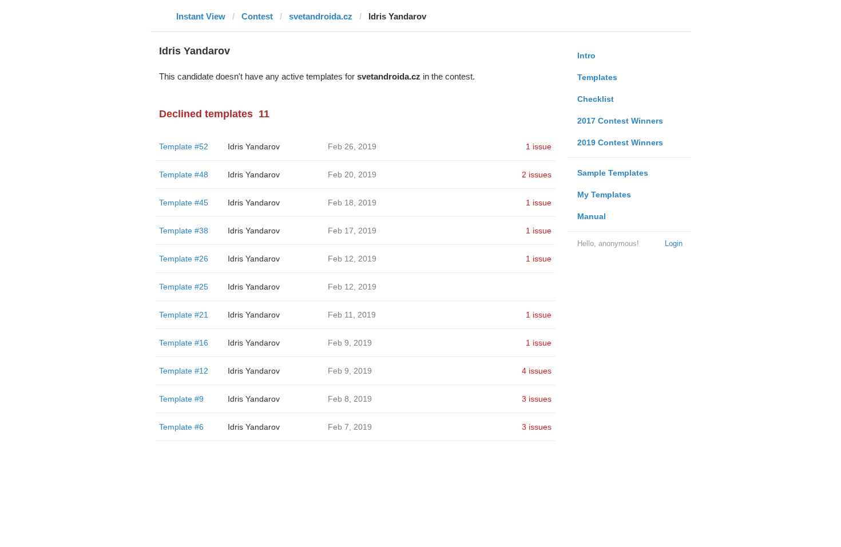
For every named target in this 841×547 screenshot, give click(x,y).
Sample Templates (612, 172)
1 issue (539, 146)
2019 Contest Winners (620, 142)
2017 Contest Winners (620, 120)
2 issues (537, 174)
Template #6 (181, 426)
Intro (586, 55)
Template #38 (183, 230)
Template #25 (183, 286)
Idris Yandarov (254, 146)
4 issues (537, 370)
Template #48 (183, 174)
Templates (597, 77)
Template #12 (183, 370)
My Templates (604, 194)
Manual (591, 216)
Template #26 (183, 258)
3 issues (537, 398)
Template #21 (183, 314)
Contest (257, 16)
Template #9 (181, 398)
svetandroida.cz (320, 16)
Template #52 (183, 146)
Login (674, 243)
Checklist (595, 99)
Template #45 (183, 202)
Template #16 (183, 342)
